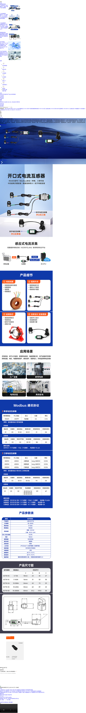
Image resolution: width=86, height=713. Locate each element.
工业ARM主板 (15, 692)
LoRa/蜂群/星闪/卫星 (19, 691)
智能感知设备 (3, 32)
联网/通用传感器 (29, 689)
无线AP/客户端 (13, 689)
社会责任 (6, 102)
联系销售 (14, 94)
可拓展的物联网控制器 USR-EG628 (36, 108)
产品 (1, 2)
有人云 (1, 117)
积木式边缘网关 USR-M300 (62, 108)
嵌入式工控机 (8, 692)
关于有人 (2, 696)
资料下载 (2, 694)
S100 (7, 657)
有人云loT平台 (3, 43)
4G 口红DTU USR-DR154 (15, 109)
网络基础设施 (3, 4)
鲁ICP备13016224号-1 (22, 700)
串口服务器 (6, 691)
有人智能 (2, 699)
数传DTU (2, 14)
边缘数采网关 (3, 24)
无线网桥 (4, 7)
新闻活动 (14, 698)
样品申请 (2, 94)
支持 (1, 93)
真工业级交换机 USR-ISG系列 (50, 108)
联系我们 (2, 105)
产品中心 (5, 160)
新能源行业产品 (3, 53)
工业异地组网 (33, 691)
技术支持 (2, 97)
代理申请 (18, 102)
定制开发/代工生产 (4, 52)
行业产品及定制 (3, 51)
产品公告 (10, 94)
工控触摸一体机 (21, 692)
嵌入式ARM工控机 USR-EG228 (11, 108)
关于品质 (2, 104)
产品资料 (2, 95)
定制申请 (6, 94)
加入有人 (10, 102)
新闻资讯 (2, 102)
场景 (1, 60)
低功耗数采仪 (3, 33)
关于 (1, 100)
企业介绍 (2, 103)
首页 (1, 1)
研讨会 (17, 698)
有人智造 (8, 699)
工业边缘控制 (3, 22)
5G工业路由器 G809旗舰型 (73, 108)
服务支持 (2, 693)
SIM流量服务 (38, 691)
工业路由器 (2, 5)
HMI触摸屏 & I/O (28, 692)
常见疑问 (6, 694)
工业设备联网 (3, 13)
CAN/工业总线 (4, 15)
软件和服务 (2, 41)
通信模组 (3, 18)
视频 (1, 99)
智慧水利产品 (41, 692)
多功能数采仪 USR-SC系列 (23, 108)
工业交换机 (7, 689)
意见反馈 (14, 102)
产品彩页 (2, 98)
